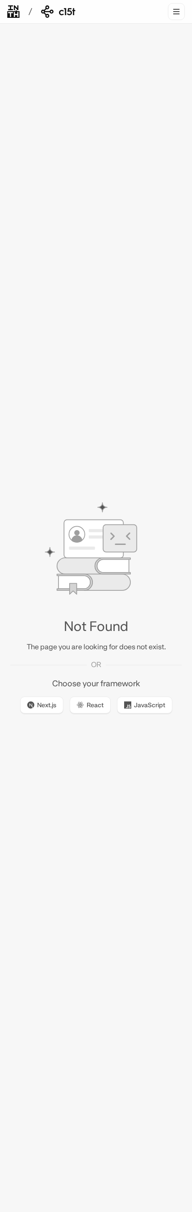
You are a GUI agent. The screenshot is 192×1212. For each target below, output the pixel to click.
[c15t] (58, 11)
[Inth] (13, 11)
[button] (42, 706)
